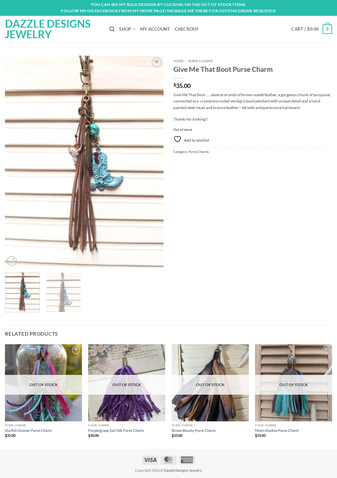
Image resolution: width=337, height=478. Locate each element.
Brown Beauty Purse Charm (194, 430)
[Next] (152, 161)
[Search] (112, 29)
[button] (311, 29)
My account (155, 29)
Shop (125, 29)
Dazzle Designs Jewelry (48, 29)
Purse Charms (200, 61)
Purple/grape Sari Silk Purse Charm (116, 430)
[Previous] (16, 161)
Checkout (187, 29)
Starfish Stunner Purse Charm (28, 430)
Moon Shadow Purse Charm (277, 430)
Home (178, 61)
